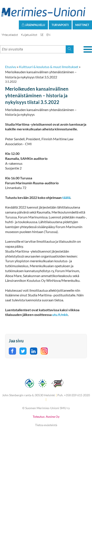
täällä (66, 197)
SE (41, 35)
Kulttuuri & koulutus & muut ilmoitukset (48, 67)
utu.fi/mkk (60, 314)
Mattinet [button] (82, 25)
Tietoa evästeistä (46, 425)
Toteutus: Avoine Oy (46, 416)
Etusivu (10, 67)
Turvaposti (60, 25)
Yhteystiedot (9, 35)
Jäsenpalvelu (34, 25)
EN (48, 35)
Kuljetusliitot (29, 35)
